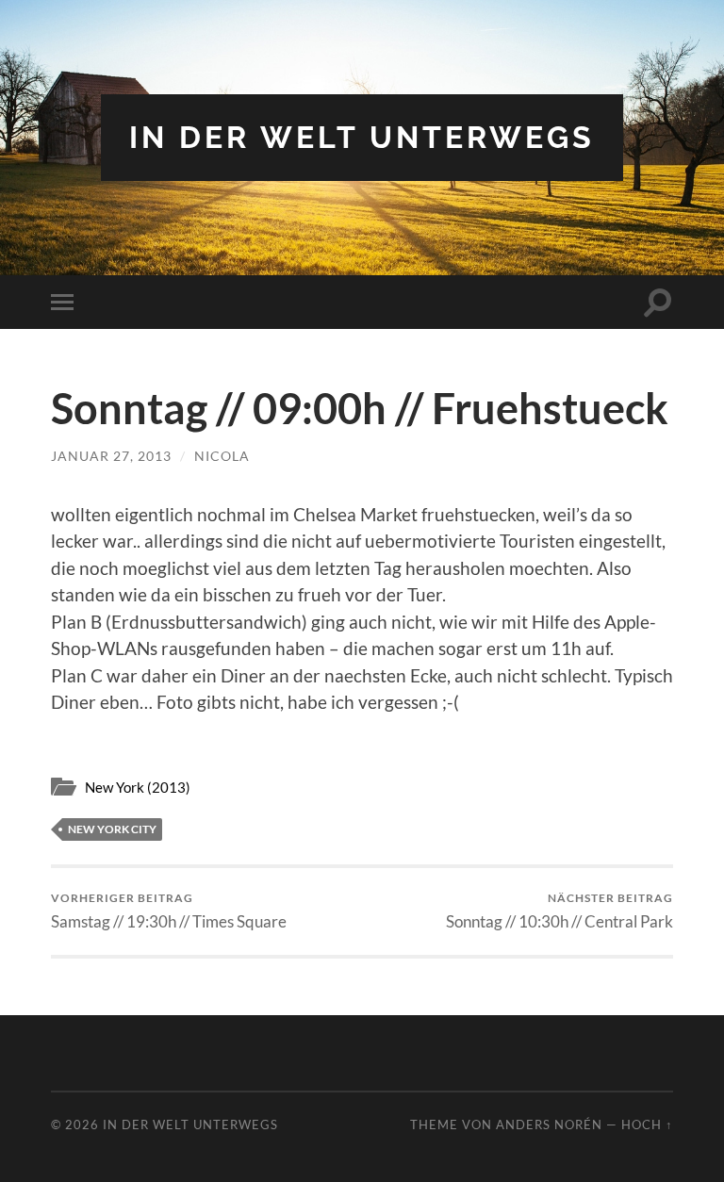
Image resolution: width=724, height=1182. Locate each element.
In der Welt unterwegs (362, 137)
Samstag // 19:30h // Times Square (169, 911)
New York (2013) (137, 787)
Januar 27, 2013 (111, 456)
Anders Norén (549, 1124)
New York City (112, 829)
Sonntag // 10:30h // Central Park (559, 911)
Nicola (222, 456)
